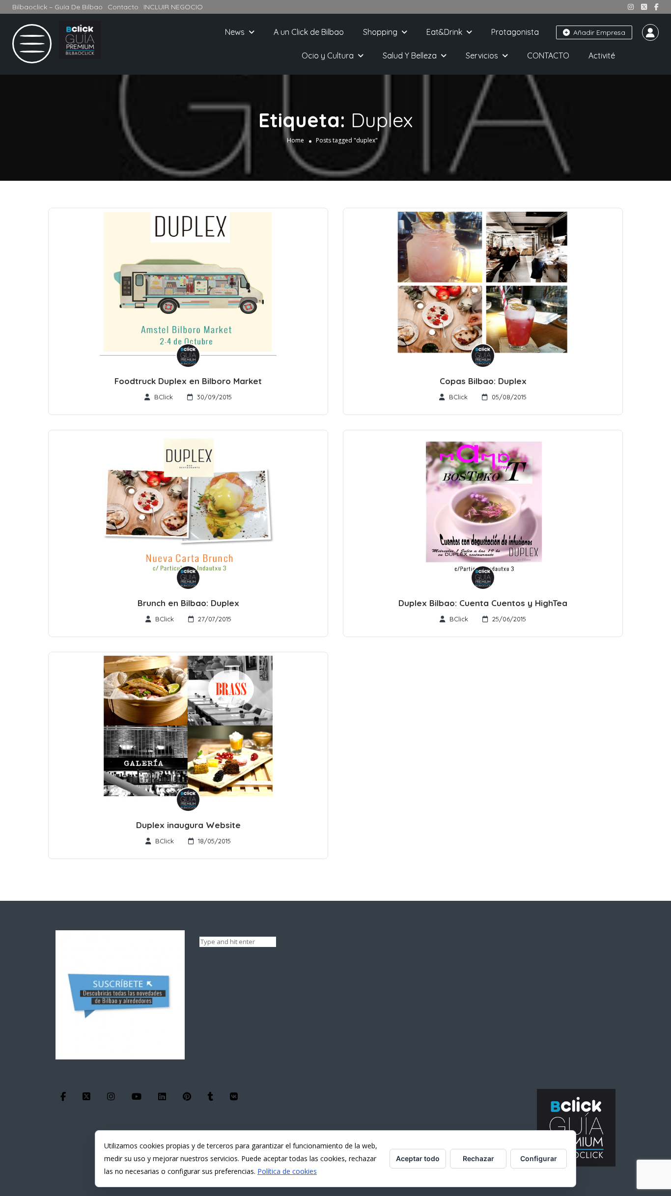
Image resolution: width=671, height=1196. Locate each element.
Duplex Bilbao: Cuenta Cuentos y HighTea (482, 603)
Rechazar (478, 1158)
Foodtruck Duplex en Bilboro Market (188, 381)
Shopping (380, 32)
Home (295, 140)
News (235, 32)
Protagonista (515, 32)
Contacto (123, 6)
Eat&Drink (444, 32)
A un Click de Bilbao (309, 32)
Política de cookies (287, 1171)
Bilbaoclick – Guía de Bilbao (57, 6)
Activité (601, 55)
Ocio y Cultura (328, 55)
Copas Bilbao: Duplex (483, 381)
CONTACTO (548, 55)
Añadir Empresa (598, 32)
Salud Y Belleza (410, 55)
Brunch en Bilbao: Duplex (188, 603)
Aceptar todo (418, 1158)
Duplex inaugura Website (188, 825)
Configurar (538, 1158)
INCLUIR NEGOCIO (173, 6)
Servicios (482, 55)
